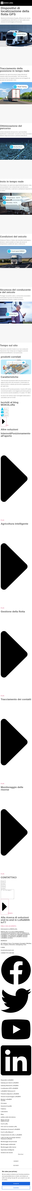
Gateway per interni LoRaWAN (10, 1082)
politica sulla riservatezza (8, 1117)
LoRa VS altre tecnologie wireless (11, 1137)
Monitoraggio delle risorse (8, 1147)
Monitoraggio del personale (9, 1141)
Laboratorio (4, 1111)
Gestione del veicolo (7, 1152)
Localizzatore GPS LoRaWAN (9, 1088)
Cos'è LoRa (4, 1123)
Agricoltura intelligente (7, 1150)
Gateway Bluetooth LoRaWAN (9, 1085)
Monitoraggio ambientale (8, 1144)
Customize (16, 1187)
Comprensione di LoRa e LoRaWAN (11, 1135)
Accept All (16, 1183)
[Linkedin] (16, 1077)
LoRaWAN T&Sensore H (8, 1091)
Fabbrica (3, 1108)
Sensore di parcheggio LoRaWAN (11, 1096)
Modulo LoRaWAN (6, 1099)
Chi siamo (4, 1103)
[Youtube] (16, 1042)
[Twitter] (16, 1015)
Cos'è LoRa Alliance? (7, 1132)
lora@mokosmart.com (7, 950)
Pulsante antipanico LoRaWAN (10, 1093)
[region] (16, 1180)
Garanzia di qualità (6, 1106)
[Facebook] (16, 984)
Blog (2, 1114)
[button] (29, 2)
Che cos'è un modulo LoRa (9, 1126)
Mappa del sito (5, 1120)
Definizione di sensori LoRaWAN (10, 1129)
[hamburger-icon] (24, 3)
